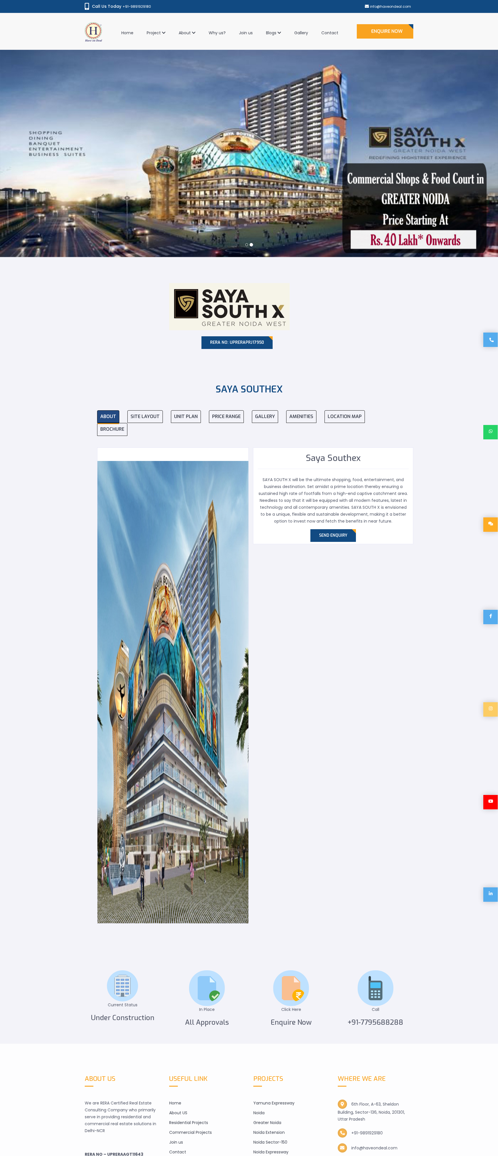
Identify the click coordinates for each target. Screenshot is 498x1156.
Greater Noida (267, 1122)
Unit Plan (186, 416)
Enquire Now (387, 31)
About (185, 33)
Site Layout (145, 416)
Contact (329, 33)
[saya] (172, 692)
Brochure (112, 429)
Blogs (272, 33)
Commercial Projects (190, 1132)
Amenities (301, 416)
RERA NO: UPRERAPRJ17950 (237, 342)
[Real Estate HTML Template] (93, 20)
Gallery (301, 33)
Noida (259, 1113)
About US (178, 1113)
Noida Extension (269, 1132)
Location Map (345, 416)
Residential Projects (188, 1122)
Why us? (217, 33)
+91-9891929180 (136, 6)
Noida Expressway (270, 1152)
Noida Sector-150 (270, 1142)
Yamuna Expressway (274, 1103)
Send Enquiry (333, 535)
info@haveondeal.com (390, 6)
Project (154, 33)
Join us (246, 33)
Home (127, 33)
